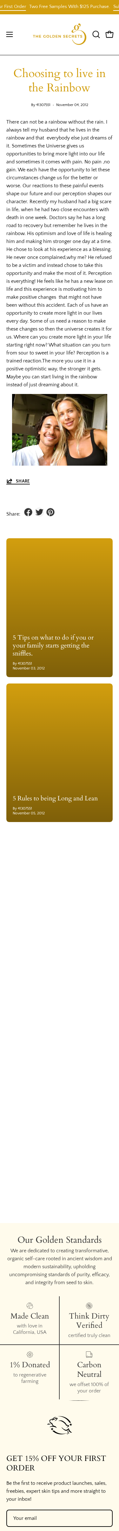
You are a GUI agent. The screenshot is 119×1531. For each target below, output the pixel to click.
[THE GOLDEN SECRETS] (59, 34)
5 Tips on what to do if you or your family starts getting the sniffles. (53, 645)
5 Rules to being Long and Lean (55, 798)
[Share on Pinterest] (50, 512)
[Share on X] (39, 512)
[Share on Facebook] (28, 512)
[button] (95, 34)
